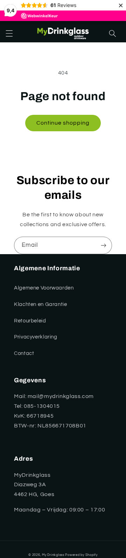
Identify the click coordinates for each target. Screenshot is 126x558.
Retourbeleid (30, 320)
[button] (9, 34)
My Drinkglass (53, 555)
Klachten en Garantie (40, 304)
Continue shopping (63, 123)
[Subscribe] (104, 245)
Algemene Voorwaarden (44, 288)
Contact (24, 353)
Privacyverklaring (35, 337)
